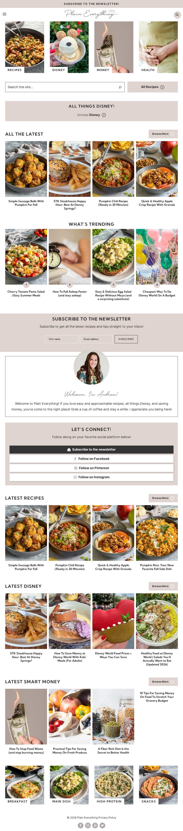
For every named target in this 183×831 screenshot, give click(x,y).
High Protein (109, 801)
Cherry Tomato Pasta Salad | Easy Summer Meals (26, 293)
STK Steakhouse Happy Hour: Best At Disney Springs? (70, 204)
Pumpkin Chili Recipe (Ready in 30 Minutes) (113, 203)
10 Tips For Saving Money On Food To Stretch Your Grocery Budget (157, 696)
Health (148, 70)
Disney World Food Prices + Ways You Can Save (113, 655)
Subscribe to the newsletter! (91, 4)
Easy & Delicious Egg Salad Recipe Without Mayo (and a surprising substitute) (113, 295)
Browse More (160, 133)
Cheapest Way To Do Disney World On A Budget (157, 293)
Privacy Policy (107, 817)
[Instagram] (88, 825)
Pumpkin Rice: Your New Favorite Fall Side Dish (157, 567)
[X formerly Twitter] (102, 825)
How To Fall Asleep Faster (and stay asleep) (70, 293)
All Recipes (150, 87)
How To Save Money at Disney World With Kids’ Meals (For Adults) (69, 657)
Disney (58, 70)
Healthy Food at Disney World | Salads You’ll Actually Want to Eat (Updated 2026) (157, 658)
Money (103, 70)
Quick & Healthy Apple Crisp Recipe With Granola (157, 203)
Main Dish (61, 801)
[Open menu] (4, 14)
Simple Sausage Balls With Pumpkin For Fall (26, 203)
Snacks (149, 801)
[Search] (120, 87)
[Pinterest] (95, 825)
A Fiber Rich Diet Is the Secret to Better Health (113, 750)
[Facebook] (80, 825)
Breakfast (18, 801)
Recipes (15, 70)
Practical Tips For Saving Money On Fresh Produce (70, 750)
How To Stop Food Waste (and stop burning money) (26, 750)
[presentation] (26, 169)
